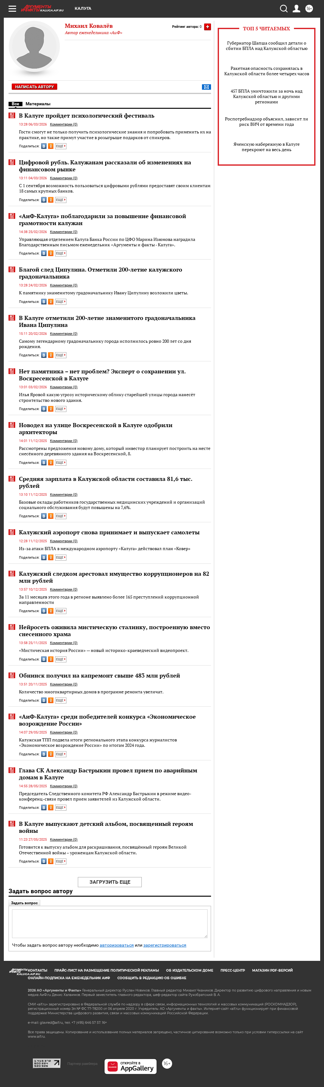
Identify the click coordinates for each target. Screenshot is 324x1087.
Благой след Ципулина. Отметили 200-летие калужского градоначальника (100, 273)
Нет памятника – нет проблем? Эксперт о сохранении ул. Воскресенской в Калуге (102, 374)
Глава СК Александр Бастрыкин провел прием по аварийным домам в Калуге (108, 773)
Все (15, 103)
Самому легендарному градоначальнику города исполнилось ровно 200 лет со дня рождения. (105, 343)
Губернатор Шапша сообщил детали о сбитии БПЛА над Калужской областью (267, 45)
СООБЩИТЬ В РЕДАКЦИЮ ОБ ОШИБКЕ (151, 978)
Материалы (38, 103)
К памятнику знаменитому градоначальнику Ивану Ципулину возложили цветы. (103, 292)
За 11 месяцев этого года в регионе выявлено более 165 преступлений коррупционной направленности (109, 599)
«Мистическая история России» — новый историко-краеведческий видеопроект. (104, 650)
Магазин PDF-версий (272, 970)
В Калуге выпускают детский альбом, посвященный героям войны (106, 827)
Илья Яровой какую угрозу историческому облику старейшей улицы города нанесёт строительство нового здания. (107, 397)
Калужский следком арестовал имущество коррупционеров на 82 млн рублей (114, 577)
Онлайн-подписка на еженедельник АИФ (69, 978)
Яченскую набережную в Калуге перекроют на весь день (267, 146)
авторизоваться (117, 945)
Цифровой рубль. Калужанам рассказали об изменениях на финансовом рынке (105, 165)
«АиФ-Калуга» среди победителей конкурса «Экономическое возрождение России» (107, 720)
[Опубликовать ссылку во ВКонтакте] (44, 146)
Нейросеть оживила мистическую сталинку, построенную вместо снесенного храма (114, 630)
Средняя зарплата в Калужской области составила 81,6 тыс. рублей (105, 482)
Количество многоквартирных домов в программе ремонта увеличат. (91, 691)
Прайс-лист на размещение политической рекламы (106, 970)
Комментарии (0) (64, 124)
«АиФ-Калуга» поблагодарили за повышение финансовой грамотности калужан (102, 219)
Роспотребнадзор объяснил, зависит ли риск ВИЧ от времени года (266, 121)
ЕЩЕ (60, 146)
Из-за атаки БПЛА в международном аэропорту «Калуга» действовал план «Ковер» (104, 548)
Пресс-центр (233, 970)
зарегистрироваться (164, 945)
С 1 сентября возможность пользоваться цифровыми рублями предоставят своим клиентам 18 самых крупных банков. (114, 188)
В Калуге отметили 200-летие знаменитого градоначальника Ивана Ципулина (107, 321)
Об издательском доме (189, 970)
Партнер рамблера (82, 1064)
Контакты (37, 970)
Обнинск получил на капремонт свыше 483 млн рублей (99, 675)
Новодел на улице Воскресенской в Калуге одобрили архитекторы (95, 428)
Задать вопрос (24, 903)
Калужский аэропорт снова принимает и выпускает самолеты (109, 532)
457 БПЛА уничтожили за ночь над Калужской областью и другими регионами (266, 96)
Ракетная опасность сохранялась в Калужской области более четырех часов (266, 70)
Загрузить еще (110, 882)
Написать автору (34, 86)
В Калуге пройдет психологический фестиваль (86, 115)
